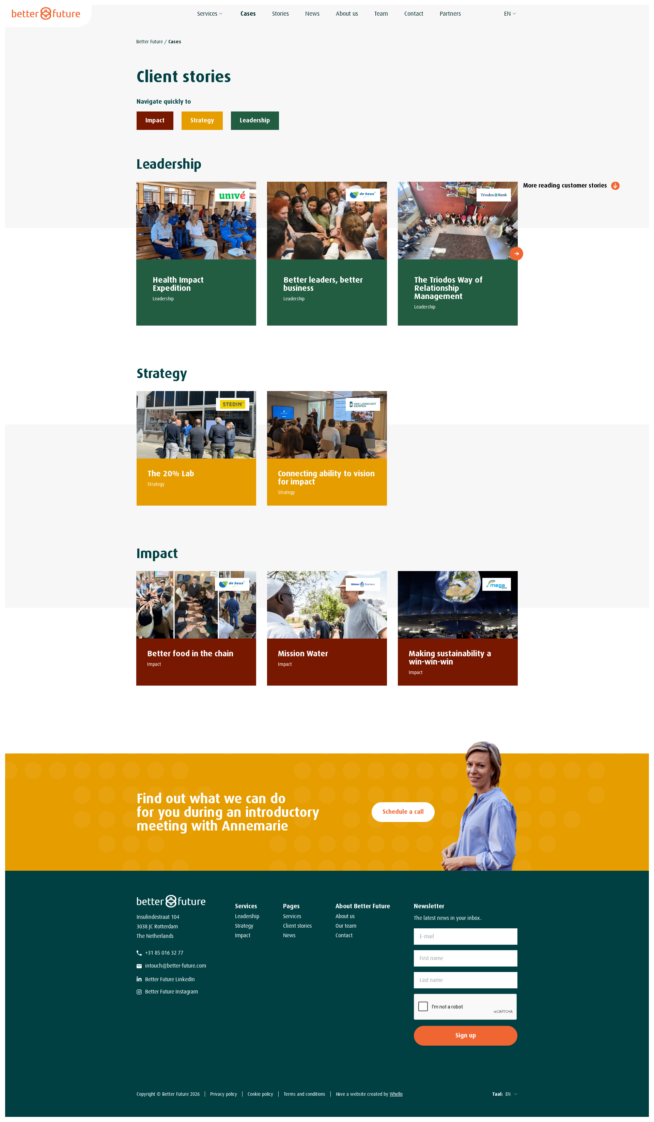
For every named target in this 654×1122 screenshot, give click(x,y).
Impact (242, 935)
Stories (280, 13)
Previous (137, 253)
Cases (248, 13)
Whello (396, 1094)
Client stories (297, 926)
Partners (450, 13)
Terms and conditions (304, 1094)
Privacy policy (223, 1094)
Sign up (465, 1035)
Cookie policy (260, 1094)
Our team (346, 926)
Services (207, 13)
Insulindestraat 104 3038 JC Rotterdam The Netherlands (158, 926)
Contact (413, 13)
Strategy (244, 926)
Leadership (247, 916)
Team (381, 13)
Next (516, 253)
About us (347, 13)
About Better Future (363, 906)
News (312, 13)
